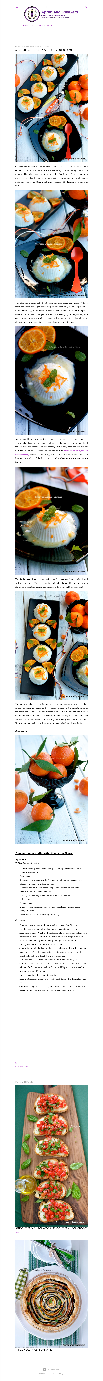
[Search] (86, 7)
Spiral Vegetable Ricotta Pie (34, 1350)
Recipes (34, 26)
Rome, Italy (24, 1066)
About (26, 26)
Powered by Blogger (53, 1369)
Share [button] (17, 1063)
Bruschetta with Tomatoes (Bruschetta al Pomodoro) (51, 1228)
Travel (42, 26)
